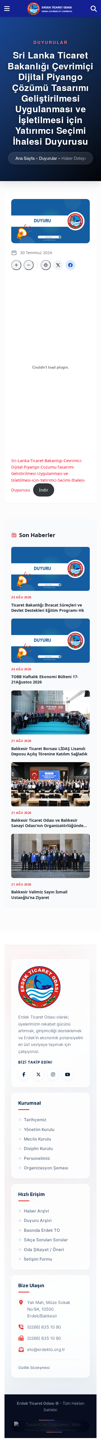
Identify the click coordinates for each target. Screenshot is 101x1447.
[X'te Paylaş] (58, 265)
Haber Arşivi (36, 1211)
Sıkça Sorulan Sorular (46, 1239)
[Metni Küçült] (29, 265)
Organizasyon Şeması (46, 1167)
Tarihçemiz (35, 1119)
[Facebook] (23, 1074)
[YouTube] (67, 1074)
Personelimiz (37, 1158)
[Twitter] (38, 1074)
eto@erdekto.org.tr (46, 1349)
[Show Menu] (7, 8)
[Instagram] (53, 1074)
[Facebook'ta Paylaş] (70, 265)
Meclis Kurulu (37, 1139)
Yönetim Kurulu (39, 1129)
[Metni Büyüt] (16, 265)
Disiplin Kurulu (38, 1148)
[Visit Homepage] (50, 8)
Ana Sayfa (25, 158)
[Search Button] (94, 8)
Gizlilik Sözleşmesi (34, 1367)
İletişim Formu (38, 1259)
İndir (43, 490)
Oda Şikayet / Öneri (44, 1249)
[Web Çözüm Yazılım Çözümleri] (50, 1426)
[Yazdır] (46, 265)
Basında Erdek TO (42, 1230)
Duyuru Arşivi (38, 1220)
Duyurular (48, 158)
